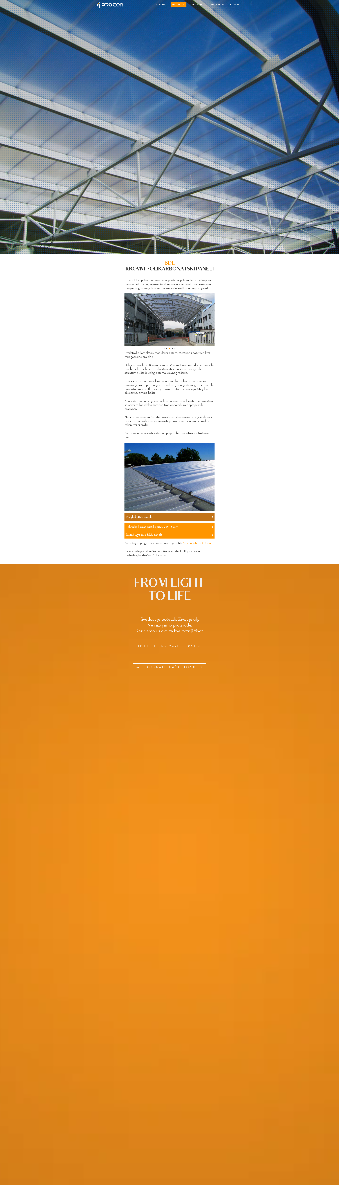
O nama (160, 5)
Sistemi (176, 5)
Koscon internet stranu (197, 543)
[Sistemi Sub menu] (184, 5)
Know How (217, 5)
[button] (166, 348)
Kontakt (235, 5)
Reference (198, 5)
